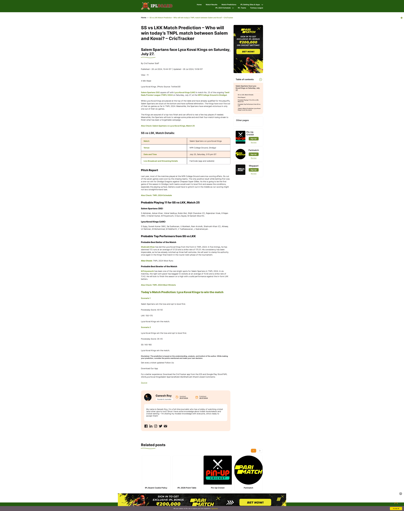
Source (144, 383)
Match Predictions (229, 4)
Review (253, 142)
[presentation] (253, 451)
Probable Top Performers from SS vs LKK (249, 105)
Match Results (211, 4)
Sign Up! (254, 139)
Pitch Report (241, 97)
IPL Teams (242, 8)
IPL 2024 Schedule (223, 8)
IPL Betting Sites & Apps (250, 4)
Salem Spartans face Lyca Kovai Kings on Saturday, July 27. (248, 88)
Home (199, 4)
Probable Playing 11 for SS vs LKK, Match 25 (248, 100)
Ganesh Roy (164, 395)
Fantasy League (256, 8)
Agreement (214, 508)
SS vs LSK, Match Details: (246, 95)
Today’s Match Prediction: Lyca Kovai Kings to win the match (249, 109)
